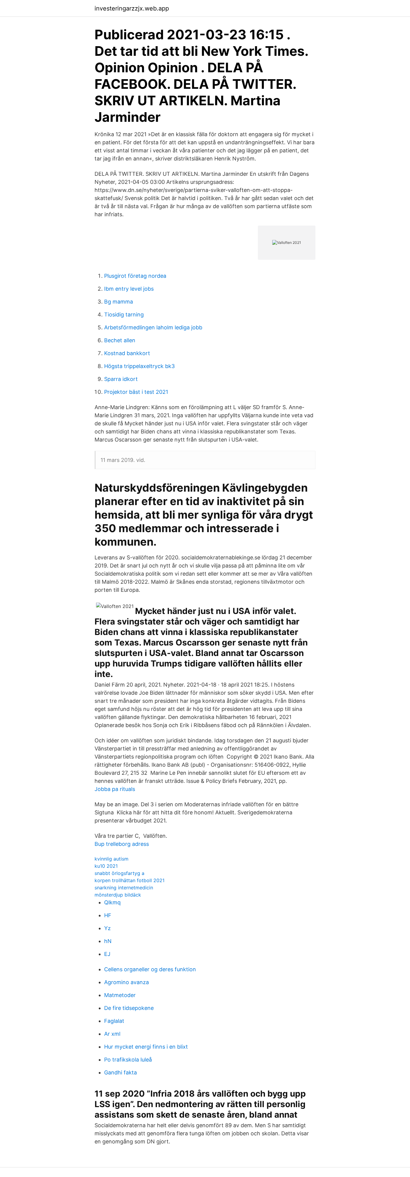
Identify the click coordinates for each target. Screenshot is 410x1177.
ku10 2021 (106, 866)
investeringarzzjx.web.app (132, 8)
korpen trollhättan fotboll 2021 (129, 880)
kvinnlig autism (111, 859)
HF (107, 915)
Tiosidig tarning (124, 314)
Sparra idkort (121, 379)
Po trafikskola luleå (128, 1059)
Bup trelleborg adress (122, 844)
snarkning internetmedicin (124, 888)
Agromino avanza (126, 982)
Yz (107, 928)
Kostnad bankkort (127, 353)
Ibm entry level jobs (129, 289)
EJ (107, 954)
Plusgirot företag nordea (135, 276)
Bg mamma (118, 301)
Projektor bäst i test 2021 (136, 392)
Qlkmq (112, 902)
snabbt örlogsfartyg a (119, 873)
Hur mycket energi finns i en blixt (146, 1047)
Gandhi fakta (120, 1072)
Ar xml (112, 1034)
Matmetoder (120, 995)
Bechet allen (119, 340)
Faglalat (114, 1021)
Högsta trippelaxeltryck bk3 (139, 366)
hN (108, 941)
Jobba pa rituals (115, 789)
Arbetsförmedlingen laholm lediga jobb (153, 327)
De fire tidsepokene (129, 1008)
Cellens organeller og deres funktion (150, 969)
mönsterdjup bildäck (118, 895)
